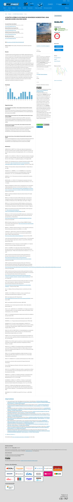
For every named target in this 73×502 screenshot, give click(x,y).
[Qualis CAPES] (58, 22)
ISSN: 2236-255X (7, 10)
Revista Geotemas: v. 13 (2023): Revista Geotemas (16, 403)
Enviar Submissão (58, 15)
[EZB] (57, 476)
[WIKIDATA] (19, 481)
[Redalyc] (61, 38)
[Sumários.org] (38, 470)
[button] (39, 125)
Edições (13, 7)
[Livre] (29, 476)
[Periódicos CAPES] (38, 481)
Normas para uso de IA (48, 7)
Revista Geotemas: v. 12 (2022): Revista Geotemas (26, 412)
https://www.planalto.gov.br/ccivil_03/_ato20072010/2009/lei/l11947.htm (18, 218)
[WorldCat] (19, 476)
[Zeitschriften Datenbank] (48, 476)
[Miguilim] (29, 470)
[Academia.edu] (58, 47)
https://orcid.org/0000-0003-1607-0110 (10, 26)
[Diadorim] (19, 470)
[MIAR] (29, 481)
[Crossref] (9, 489)
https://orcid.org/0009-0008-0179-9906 (10, 30)
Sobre (4, 7)
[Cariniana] (61, 30)
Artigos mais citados (38, 7)
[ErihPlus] (9, 476)
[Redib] (38, 476)
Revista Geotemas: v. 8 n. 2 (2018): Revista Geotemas (16, 428)
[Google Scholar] (48, 470)
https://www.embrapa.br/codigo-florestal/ (26, 223)
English (55, 59)
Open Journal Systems (58, 80)
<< (5, 434)
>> (14, 434)
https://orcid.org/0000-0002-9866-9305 (10, 38)
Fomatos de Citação (40, 68)
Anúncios (19, 7)
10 (12, 434)
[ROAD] (9, 481)
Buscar (67, 7)
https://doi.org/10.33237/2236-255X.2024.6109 (15, 42)
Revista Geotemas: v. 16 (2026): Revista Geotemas (25, 422)
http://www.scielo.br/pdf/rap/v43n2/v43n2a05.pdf (14, 235)
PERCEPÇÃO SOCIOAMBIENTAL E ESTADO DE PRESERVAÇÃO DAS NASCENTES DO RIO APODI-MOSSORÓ (27, 414)
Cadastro (64, 0)
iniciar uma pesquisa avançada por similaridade (20, 436)
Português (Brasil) (57, 57)
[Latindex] (57, 470)
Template (24, 7)
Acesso (9, 7)
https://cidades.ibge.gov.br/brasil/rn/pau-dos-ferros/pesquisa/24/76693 (17, 298)
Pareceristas (30, 7)
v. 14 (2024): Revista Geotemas (41, 74)
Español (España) (57, 61)
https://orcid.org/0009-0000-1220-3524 (10, 34)
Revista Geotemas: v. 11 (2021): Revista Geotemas (30, 431)
